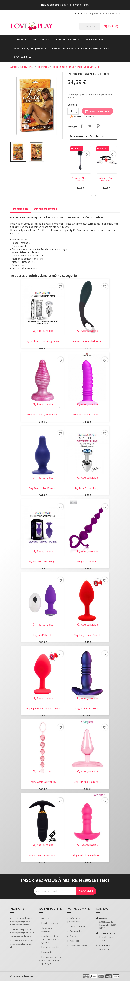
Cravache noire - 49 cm (80, 179)
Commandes (75, 931)
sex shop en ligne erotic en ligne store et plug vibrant (49, 939)
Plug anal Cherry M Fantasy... (42, 414)
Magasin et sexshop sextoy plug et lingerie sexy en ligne (50, 960)
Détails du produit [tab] (45, 208)
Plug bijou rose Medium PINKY (43, 708)
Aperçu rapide (42, 331)
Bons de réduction (78, 945)
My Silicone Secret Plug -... (43, 561)
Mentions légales (49, 923)
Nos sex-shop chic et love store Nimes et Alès (80, 48)
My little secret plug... (87, 488)
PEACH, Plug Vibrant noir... (42, 855)
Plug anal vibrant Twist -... (87, 414)
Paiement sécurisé (50, 947)
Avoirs (72, 936)
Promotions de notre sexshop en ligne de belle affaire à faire (21, 921)
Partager (81, 126)
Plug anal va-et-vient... (87, 708)
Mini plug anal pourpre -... (87, 781)
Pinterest (98, 126)
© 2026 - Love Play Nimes (21, 976)
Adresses (74, 940)
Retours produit (77, 926)
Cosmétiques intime (67, 39)
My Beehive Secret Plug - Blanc (43, 341)
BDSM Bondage (94, 39)
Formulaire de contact (106, 938)
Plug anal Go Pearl (87, 561)
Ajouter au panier (97, 111)
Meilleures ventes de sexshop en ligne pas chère (21, 944)
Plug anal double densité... (42, 488)
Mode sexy (19, 39)
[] (99, 29)
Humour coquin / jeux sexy (29, 48)
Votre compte (78, 908)
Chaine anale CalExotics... (42, 781)
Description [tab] (20, 208)
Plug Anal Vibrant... (43, 635)
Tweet (90, 126)
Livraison (45, 918)
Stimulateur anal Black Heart (87, 341)
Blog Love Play (22, 57)
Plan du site (47, 952)
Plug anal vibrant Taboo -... (87, 855)
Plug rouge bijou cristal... (87, 635)
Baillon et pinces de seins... (107, 179)
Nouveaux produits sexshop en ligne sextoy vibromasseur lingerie (22, 932)
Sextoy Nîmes (40, 39)
